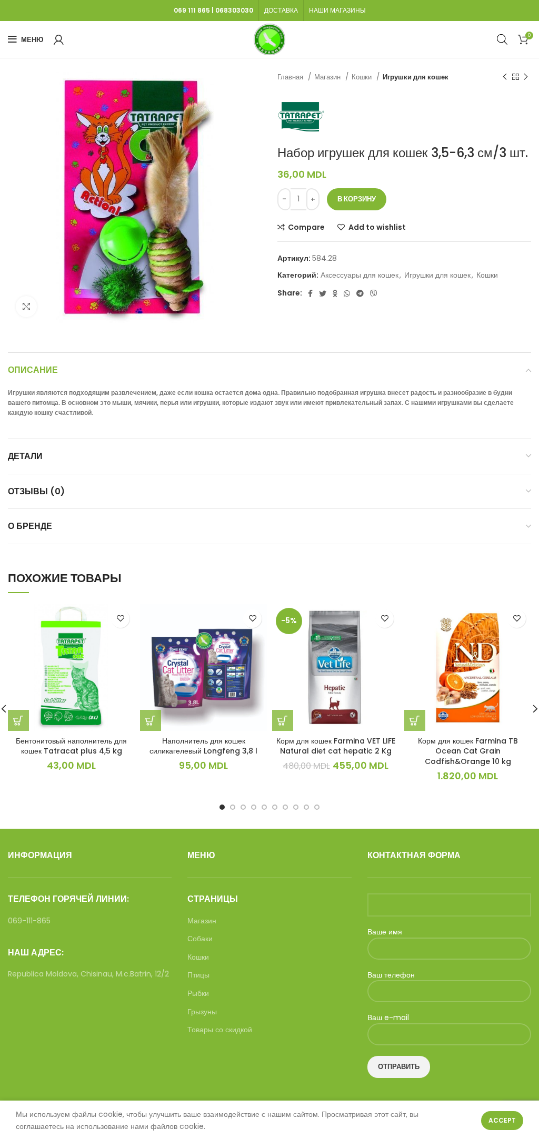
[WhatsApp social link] (347, 293)
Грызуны (202, 1012)
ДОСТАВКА (281, 10)
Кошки (363, 77)
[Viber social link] (374, 293)
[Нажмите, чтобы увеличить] (26, 306)
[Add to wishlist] (120, 618)
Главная (291, 77)
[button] (18, 720)
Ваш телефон (391, 975)
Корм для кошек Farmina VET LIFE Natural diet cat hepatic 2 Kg (335, 746)
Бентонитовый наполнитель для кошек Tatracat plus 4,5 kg (71, 746)
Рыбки (198, 994)
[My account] (58, 39)
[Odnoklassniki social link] (335, 293)
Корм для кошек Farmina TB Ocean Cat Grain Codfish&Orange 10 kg (468, 751)
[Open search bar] (502, 39)
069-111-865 (29, 920)
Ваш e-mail (388, 1018)
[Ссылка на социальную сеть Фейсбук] (310, 293)
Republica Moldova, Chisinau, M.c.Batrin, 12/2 (88, 974)
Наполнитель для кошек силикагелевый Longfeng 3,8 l (203, 746)
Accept (502, 1120)
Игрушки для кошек (415, 77)
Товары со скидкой (219, 1030)
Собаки (200, 939)
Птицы (198, 975)
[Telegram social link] (360, 293)
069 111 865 (192, 10)
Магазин (328, 77)
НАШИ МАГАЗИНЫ (337, 10)
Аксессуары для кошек (359, 275)
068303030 (234, 10)
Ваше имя (384, 932)
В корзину (356, 199)
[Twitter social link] (323, 293)
